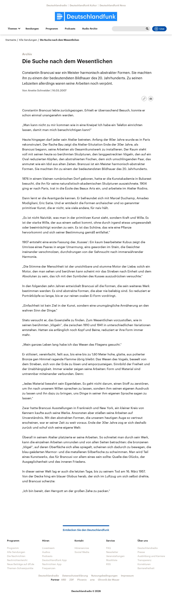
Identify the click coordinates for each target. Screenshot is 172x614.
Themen (12, 28)
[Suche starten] (147, 28)
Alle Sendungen (28, 39)
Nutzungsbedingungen (104, 575)
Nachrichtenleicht (17, 560)
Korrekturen (144, 564)
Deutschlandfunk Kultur (83, 5)
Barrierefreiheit (146, 568)
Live (162, 29)
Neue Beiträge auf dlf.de (20, 564)
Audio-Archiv (89, 28)
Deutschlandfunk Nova (113, 5)
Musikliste (111, 560)
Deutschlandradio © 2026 (86, 591)
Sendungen (32, 28)
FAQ (108, 548)
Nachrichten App (51, 564)
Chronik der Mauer (108, 579)
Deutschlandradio (57, 5)
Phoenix (82, 579)
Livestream (48, 548)
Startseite (10, 39)
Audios (46, 552)
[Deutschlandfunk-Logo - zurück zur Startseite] (86, 16)
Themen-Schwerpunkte (20, 568)
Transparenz (144, 560)
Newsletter (112, 552)
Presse (141, 552)
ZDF (71, 579)
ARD (63, 579)
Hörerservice (82, 548)
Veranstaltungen (115, 556)
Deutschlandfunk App (54, 560)
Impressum (127, 575)
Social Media (82, 552)
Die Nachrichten (16, 556)
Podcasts (70, 28)
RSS (108, 564)
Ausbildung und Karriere (151, 556)
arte (92, 579)
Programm (52, 28)
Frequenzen (48, 568)
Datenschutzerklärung (75, 575)
